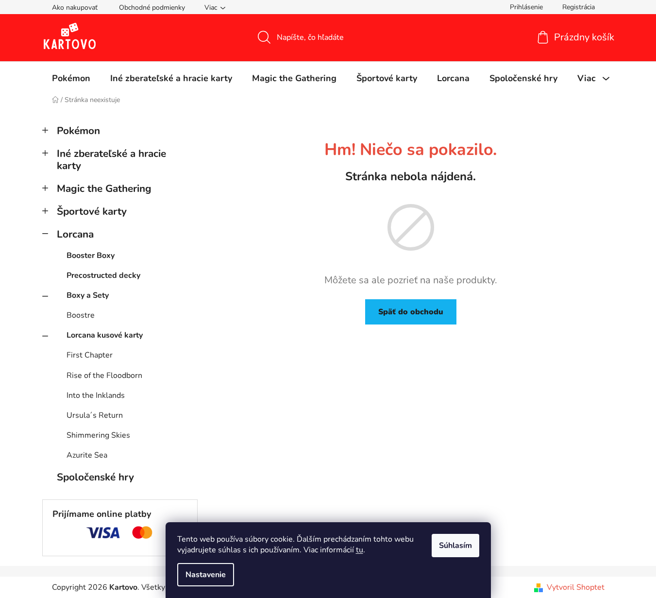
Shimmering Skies (98, 435)
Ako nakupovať (75, 7)
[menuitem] (71, 78)
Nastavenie (205, 574)
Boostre (81, 315)
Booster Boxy (91, 255)
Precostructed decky (103, 275)
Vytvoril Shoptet (576, 587)
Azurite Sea (87, 455)
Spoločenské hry (95, 477)
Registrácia (578, 7)
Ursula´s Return (95, 415)
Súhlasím (455, 545)
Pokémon (78, 130)
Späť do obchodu (410, 312)
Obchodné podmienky (152, 7)
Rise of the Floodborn (104, 375)
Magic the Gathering (104, 188)
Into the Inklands (96, 395)
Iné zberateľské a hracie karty (111, 159)
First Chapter (90, 355)
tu (359, 550)
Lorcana (75, 234)
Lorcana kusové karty (105, 335)
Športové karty (92, 211)
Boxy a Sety (88, 295)
